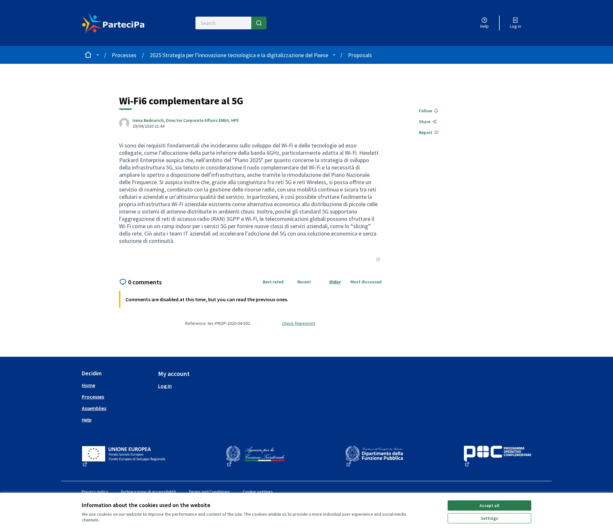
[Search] (259, 23)
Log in (165, 386)
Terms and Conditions (209, 492)
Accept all (489, 505)
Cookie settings (258, 492)
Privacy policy (95, 492)
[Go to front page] (117, 23)
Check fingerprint (298, 323)
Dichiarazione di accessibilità (148, 492)
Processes (124, 55)
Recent (304, 282)
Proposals (360, 55)
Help (87, 419)
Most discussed (366, 282)
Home (88, 385)
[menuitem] (117, 385)
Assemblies (94, 408)
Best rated (273, 282)
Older (335, 282)
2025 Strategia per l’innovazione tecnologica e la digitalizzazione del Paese (239, 55)
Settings (489, 518)
